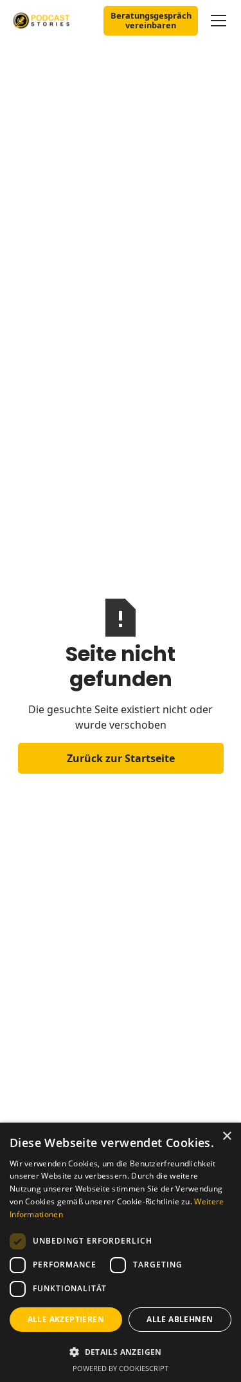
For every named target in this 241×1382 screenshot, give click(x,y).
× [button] (226, 1136)
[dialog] (120, 1252)
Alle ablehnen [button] (180, 1319)
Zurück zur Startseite (121, 758)
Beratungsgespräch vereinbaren (151, 20)
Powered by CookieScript (120, 1368)
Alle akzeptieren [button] (66, 1319)
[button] (216, 20)
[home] (51, 20)
